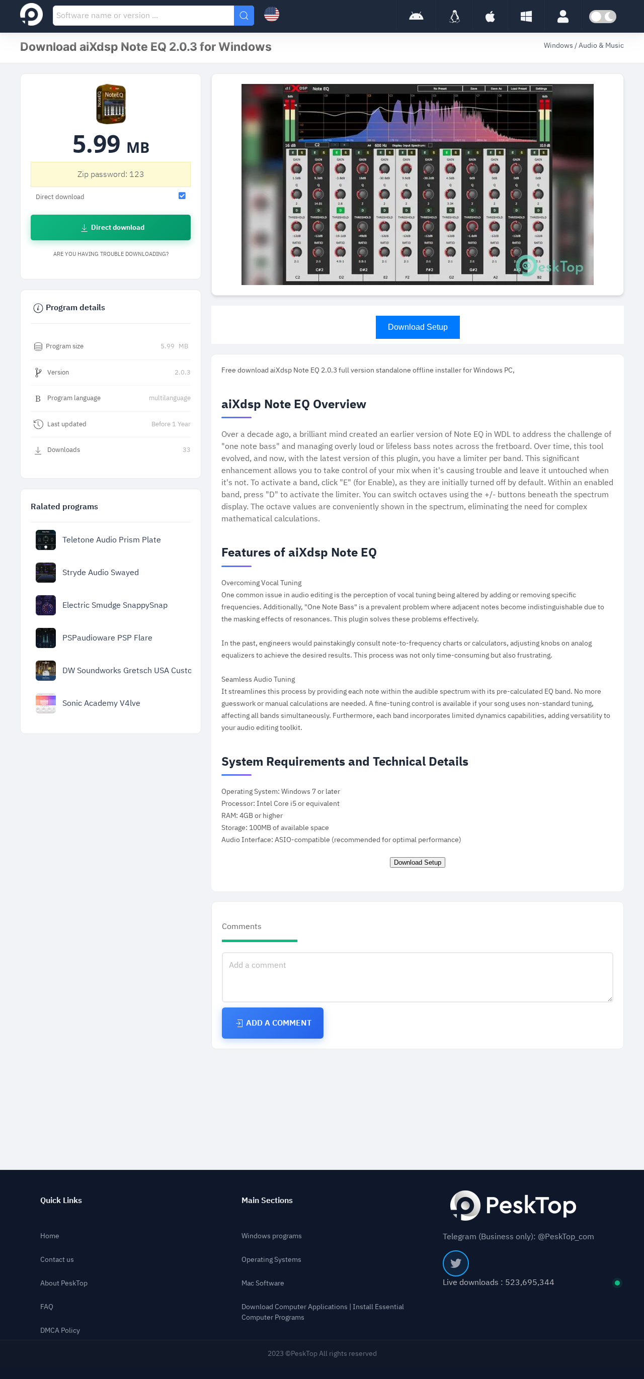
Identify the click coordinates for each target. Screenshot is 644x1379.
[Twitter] (456, 1263)
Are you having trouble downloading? (111, 254)
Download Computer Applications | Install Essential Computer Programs (323, 1312)
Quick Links (61, 1200)
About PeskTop (64, 1283)
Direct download (117, 227)
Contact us (57, 1259)
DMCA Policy (60, 1330)
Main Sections (267, 1200)
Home (49, 1236)
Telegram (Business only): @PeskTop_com (518, 1237)
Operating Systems (271, 1259)
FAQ (46, 1307)
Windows (559, 45)
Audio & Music (601, 45)
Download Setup (418, 327)
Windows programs (272, 1236)
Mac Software (263, 1283)
